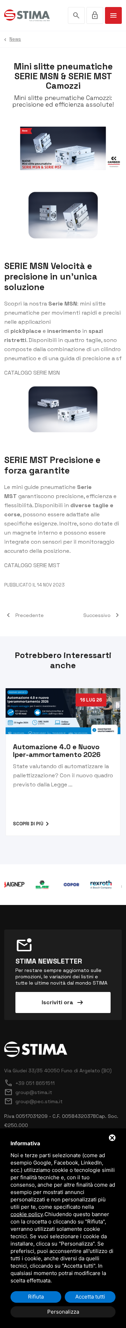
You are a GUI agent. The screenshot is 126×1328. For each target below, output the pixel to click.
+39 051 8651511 (29, 1083)
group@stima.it (28, 1092)
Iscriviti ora (63, 1002)
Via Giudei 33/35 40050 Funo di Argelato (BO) (58, 1070)
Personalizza (63, 1311)
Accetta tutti (90, 1296)
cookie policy (26, 1214)
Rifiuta (36, 1296)
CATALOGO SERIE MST (32, 565)
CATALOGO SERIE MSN (32, 372)
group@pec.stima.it (33, 1101)
